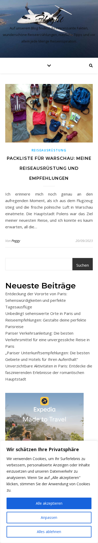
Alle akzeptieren (49, 503)
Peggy (15, 240)
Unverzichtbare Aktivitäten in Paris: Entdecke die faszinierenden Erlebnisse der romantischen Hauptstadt (48, 372)
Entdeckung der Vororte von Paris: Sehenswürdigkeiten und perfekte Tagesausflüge (36, 300)
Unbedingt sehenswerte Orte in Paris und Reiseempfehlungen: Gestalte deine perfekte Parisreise (45, 320)
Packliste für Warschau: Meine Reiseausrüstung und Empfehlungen (49, 168)
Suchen (82, 265)
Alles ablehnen (49, 531)
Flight (49, 19)
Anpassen (49, 517)
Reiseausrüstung (49, 150)
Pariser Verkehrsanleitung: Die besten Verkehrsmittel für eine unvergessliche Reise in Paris (47, 339)
